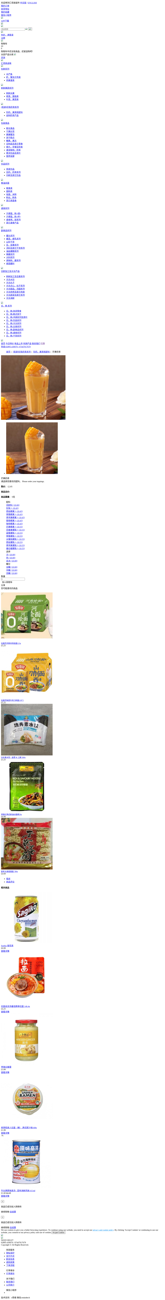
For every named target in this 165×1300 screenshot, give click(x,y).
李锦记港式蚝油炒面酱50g (11, 814)
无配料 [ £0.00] (12, 505)
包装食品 (5, 123)
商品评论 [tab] (10, 882)
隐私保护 (10, 1253)
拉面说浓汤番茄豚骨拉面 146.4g (15, 1006)
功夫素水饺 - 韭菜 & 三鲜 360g (13, 757)
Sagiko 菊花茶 (7, 946)
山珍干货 (10, 242)
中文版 (23, 3)
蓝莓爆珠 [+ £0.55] (14, 533)
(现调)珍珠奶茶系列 (10, 107)
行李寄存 (10, 1274)
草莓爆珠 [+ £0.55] (14, 536)
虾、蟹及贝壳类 (13, 77)
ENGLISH (32, 3)
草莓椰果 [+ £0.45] (14, 514)
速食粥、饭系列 (13, 220)
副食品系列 (6, 230)
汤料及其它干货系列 (15, 248)
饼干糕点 (10, 138)
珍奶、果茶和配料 (14, 112)
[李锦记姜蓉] (27, 1064)
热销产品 (27, 343)
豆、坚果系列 (12, 245)
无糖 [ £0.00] (11, 573)
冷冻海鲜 (10, 298)
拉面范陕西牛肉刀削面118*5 (12, 700)
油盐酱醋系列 (12, 251)
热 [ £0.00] (10, 558)
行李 (43, 343)
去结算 (13, 1212)
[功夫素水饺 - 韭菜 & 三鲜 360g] (27, 755)
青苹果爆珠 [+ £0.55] (15, 545)
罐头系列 (10, 236)
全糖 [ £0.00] (11, 567)
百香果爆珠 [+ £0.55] (15, 530)
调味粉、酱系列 (13, 260)
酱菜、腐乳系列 (13, 239)
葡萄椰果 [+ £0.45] (14, 521)
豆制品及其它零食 (14, 144)
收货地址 (5, 9)
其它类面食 (11, 201)
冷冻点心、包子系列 (15, 286)
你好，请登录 (7, 35)
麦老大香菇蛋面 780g (9, 871)
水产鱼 (9, 74)
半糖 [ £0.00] (11, 570)
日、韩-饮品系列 (13, 320)
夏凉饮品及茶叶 (13, 153)
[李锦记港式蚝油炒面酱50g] (27, 812)
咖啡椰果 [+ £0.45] (14, 524)
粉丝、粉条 (11, 197)
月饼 (3, 58)
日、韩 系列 (6, 306)
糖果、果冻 (11, 141)
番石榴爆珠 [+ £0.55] (15, 548)
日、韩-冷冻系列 (13, 323)
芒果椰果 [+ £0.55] (14, 527)
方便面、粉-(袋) (13, 213)
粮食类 (9, 188)
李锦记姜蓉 (6, 1067)
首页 (3, 343)
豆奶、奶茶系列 (13, 172)
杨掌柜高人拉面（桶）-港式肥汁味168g (19, 1128)
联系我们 (36, 343)
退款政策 (10, 1262)
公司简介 (10, 1285)
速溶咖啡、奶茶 (13, 150)
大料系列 (10, 257)
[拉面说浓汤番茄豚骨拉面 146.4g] (27, 1003)
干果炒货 (10, 131)
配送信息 (10, 1259)
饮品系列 (5, 164)
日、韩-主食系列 (13, 326)
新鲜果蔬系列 (7, 88)
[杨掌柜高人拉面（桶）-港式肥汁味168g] (27, 1125)
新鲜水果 (10, 93)
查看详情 (5, 951)
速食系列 (5, 208)
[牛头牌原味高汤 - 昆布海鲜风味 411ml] (27, 1188)
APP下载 (5, 21)
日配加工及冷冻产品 (10, 271)
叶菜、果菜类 (12, 99)
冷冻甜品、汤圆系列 (15, 289)
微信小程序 (6, 15)
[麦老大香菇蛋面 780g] (27, 869)
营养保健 (10, 156)
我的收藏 (5, 12)
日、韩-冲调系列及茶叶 (16, 317)
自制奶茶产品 (12, 115)
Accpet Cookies (58, 1233)
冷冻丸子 (10, 283)
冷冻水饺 (10, 279)
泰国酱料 (10, 263)
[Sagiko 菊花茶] (27, 943)
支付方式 (10, 1256)
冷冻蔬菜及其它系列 (15, 295)
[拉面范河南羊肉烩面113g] (27, 641)
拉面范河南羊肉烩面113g (11, 643)
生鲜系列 (5, 69)
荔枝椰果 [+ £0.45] (14, 511)
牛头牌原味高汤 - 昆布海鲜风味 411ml (18, 1191)
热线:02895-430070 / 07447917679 (16, 347)
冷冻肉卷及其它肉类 (15, 292)
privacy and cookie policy (103, 1230)
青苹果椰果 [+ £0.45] (15, 517)
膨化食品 (10, 128)
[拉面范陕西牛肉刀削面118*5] (27, 698)
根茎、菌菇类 (12, 96)
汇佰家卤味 (6, 63)
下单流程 (10, 1265)
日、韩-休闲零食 (13, 311)
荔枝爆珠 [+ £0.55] (14, 542)
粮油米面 (5, 183)
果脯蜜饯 (10, 134)
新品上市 (18, 343)
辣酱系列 (10, 254)
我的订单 (5, 6)
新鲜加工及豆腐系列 (15, 276)
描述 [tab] (8, 879)
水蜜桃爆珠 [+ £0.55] (15, 539)
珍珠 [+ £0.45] (12, 508)
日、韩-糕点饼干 (13, 314)
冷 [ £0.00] (10, 555)
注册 (3, 38)
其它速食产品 (12, 223)
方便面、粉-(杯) (13, 217)
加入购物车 (6, 582)
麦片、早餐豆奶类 (14, 147)
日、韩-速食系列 (13, 333)
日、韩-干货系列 (13, 336)
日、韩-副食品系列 (14, 330)
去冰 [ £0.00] (11, 561)
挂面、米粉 (11, 194)
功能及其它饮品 (13, 175)
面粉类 (9, 191)
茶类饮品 (10, 169)
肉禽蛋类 (10, 80)
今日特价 (10, 343)
